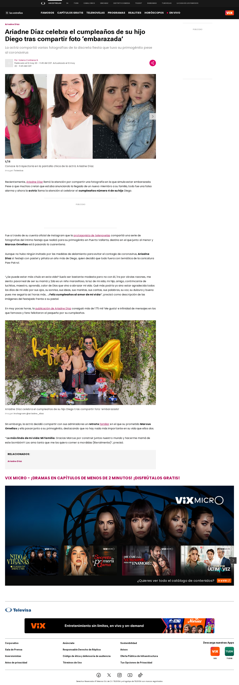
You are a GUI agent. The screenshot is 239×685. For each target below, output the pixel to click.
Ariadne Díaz (12, 24)
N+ (67, 3)
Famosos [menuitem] (47, 13)
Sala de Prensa (13, 649)
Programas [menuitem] (116, 13)
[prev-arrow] (5, 116)
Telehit (138, 3)
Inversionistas (13, 656)
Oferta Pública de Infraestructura (139, 656)
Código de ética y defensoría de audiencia (87, 656)
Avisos (124, 649)
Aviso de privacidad (16, 662)
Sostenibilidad (128, 643)
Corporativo (12, 643)
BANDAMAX (152, 3)
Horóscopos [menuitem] (154, 13)
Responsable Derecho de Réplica (82, 649)
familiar (104, 424)
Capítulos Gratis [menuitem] (70, 13)
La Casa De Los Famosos (187, 3)
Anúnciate (68, 643)
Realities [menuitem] (134, 13)
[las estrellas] (14, 12)
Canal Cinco (89, 3)
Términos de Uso (72, 662)
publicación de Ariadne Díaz (53, 308)
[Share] (152, 63)
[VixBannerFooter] (119, 625)
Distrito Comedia (121, 3)
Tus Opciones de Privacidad (136, 662)
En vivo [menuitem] (174, 13)
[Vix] (229, 12)
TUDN (76, 3)
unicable (104, 3)
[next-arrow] (152, 116)
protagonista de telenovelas (91, 235)
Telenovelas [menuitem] (95, 13)
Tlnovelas (167, 3)
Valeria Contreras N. (28, 60)
